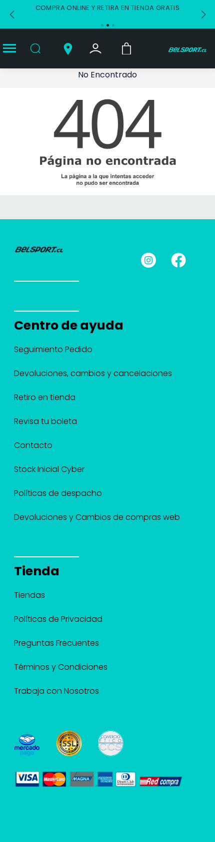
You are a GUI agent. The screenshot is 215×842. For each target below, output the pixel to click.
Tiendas (29, 595)
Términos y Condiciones (61, 667)
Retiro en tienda (45, 397)
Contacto (33, 445)
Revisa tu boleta (45, 421)
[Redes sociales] (153, 260)
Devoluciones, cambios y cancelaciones (93, 373)
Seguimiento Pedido (53, 349)
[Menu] (9, 48)
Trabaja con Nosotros (56, 691)
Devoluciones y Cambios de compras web (97, 517)
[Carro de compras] (126, 47)
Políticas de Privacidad (58, 619)
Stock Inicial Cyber (49, 469)
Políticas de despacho (58, 493)
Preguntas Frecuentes (56, 643)
